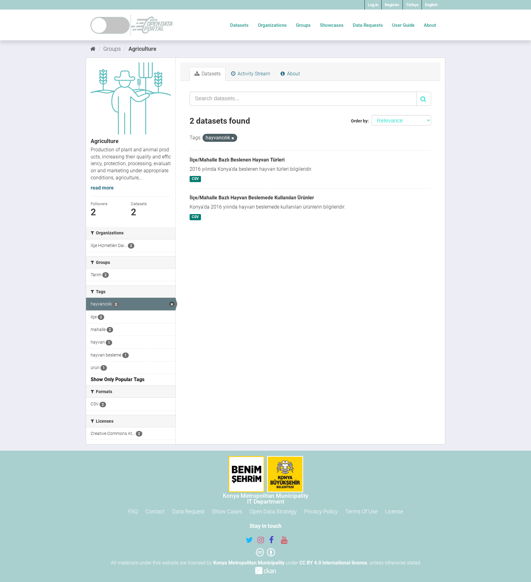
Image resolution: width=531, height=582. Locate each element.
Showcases (332, 25)
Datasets (239, 25)
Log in (373, 4)
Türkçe (412, 4)
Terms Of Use (361, 511)
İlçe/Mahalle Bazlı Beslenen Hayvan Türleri (237, 160)
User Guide (403, 25)
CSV (195, 179)
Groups (303, 25)
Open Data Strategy (273, 511)
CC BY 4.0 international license (333, 563)
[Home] (93, 49)
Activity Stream (253, 74)
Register (392, 4)
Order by (359, 120)
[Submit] (423, 99)
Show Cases (227, 511)
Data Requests (368, 25)
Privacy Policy (321, 511)
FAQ (133, 511)
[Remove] (232, 138)
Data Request (188, 511)
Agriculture (142, 49)
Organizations (272, 25)
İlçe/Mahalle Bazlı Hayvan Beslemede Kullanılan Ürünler (252, 198)
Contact (155, 511)
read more (102, 188)
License (394, 511)
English (431, 4)
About (430, 25)
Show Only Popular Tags (117, 379)
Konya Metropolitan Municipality (249, 563)
